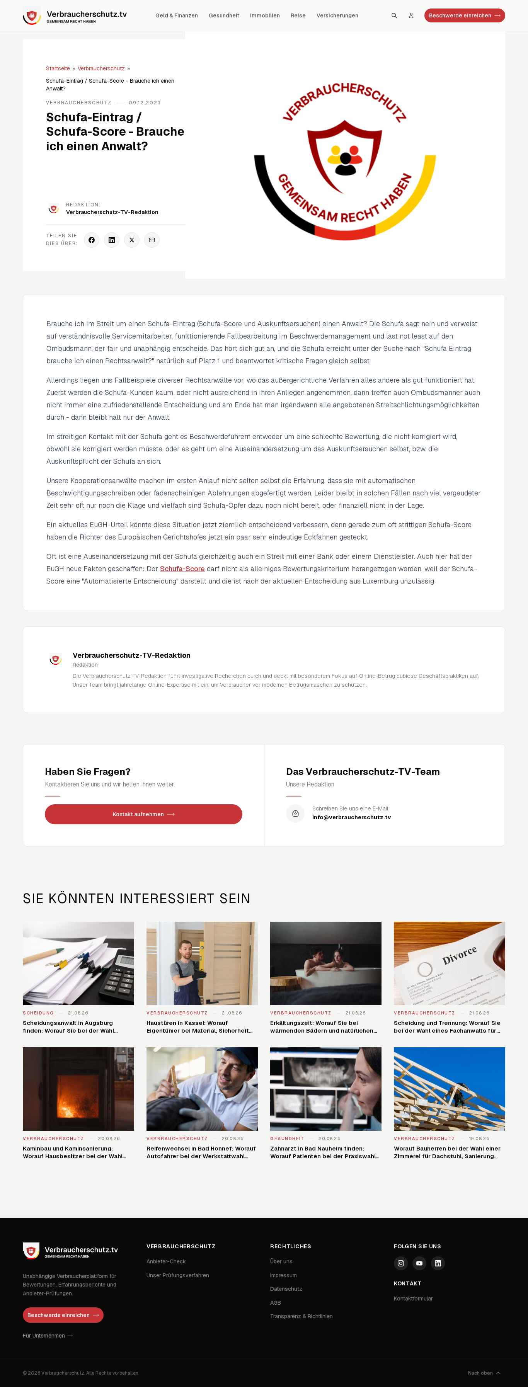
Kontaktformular (413, 1298)
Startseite (58, 68)
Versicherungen (337, 15)
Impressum (283, 1275)
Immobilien (265, 15)
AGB (275, 1302)
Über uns (281, 1261)
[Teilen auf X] (132, 240)
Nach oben (480, 1373)
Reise (298, 15)
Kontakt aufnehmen (138, 814)
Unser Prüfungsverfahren (177, 1275)
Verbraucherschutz (101, 68)
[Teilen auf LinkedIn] (111, 240)
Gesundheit (224, 15)
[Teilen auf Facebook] (91, 240)
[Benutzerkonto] (411, 15)
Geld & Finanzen (176, 15)
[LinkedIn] (438, 1263)
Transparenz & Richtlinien (301, 1316)
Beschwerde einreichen (460, 15)
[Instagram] (401, 1263)
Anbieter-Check (166, 1261)
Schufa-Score (182, 568)
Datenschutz (286, 1288)
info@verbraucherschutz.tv (351, 817)
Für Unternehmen (44, 1335)
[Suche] (394, 15)
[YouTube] (419, 1263)
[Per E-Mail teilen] (152, 240)
